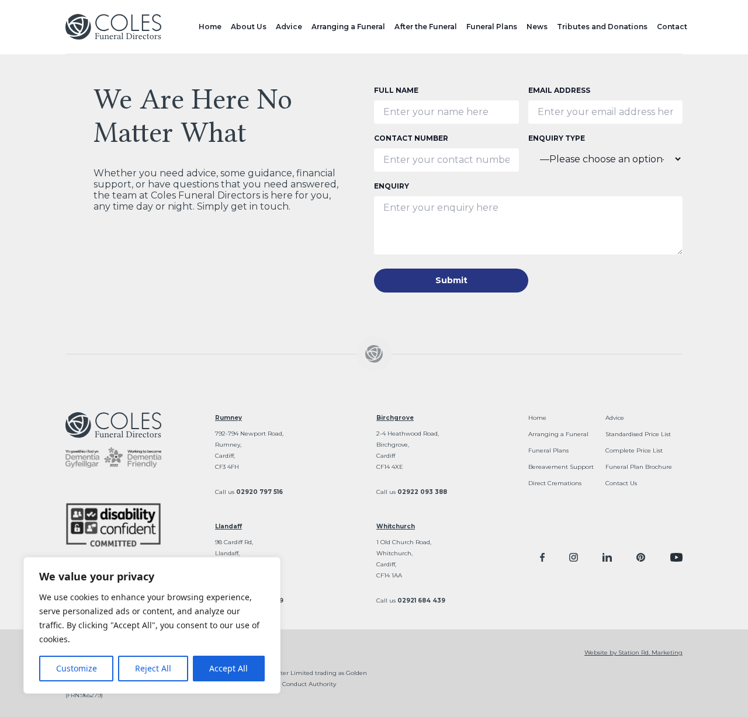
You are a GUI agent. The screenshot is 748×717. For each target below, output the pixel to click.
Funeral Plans (491, 26)
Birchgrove (395, 418)
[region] (151, 625)
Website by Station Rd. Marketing (633, 652)
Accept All (228, 668)
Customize (76, 668)
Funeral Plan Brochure (638, 467)
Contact (672, 26)
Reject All (153, 668)
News (537, 26)
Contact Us (621, 483)
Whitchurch (395, 526)
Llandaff (228, 526)
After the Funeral (425, 26)
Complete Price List (634, 450)
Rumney (228, 418)
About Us (248, 26)
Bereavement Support (561, 467)
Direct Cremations (554, 483)
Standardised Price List (638, 434)
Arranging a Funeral (348, 26)
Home (210, 26)
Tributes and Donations (602, 26)
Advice (289, 26)
